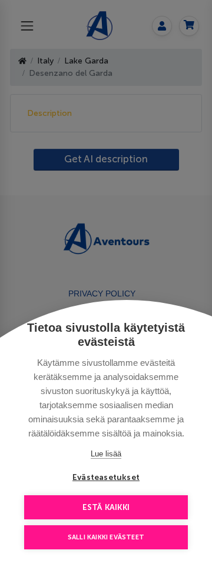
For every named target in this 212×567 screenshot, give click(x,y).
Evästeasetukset (106, 477)
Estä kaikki (106, 507)
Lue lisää (106, 453)
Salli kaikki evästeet (106, 537)
